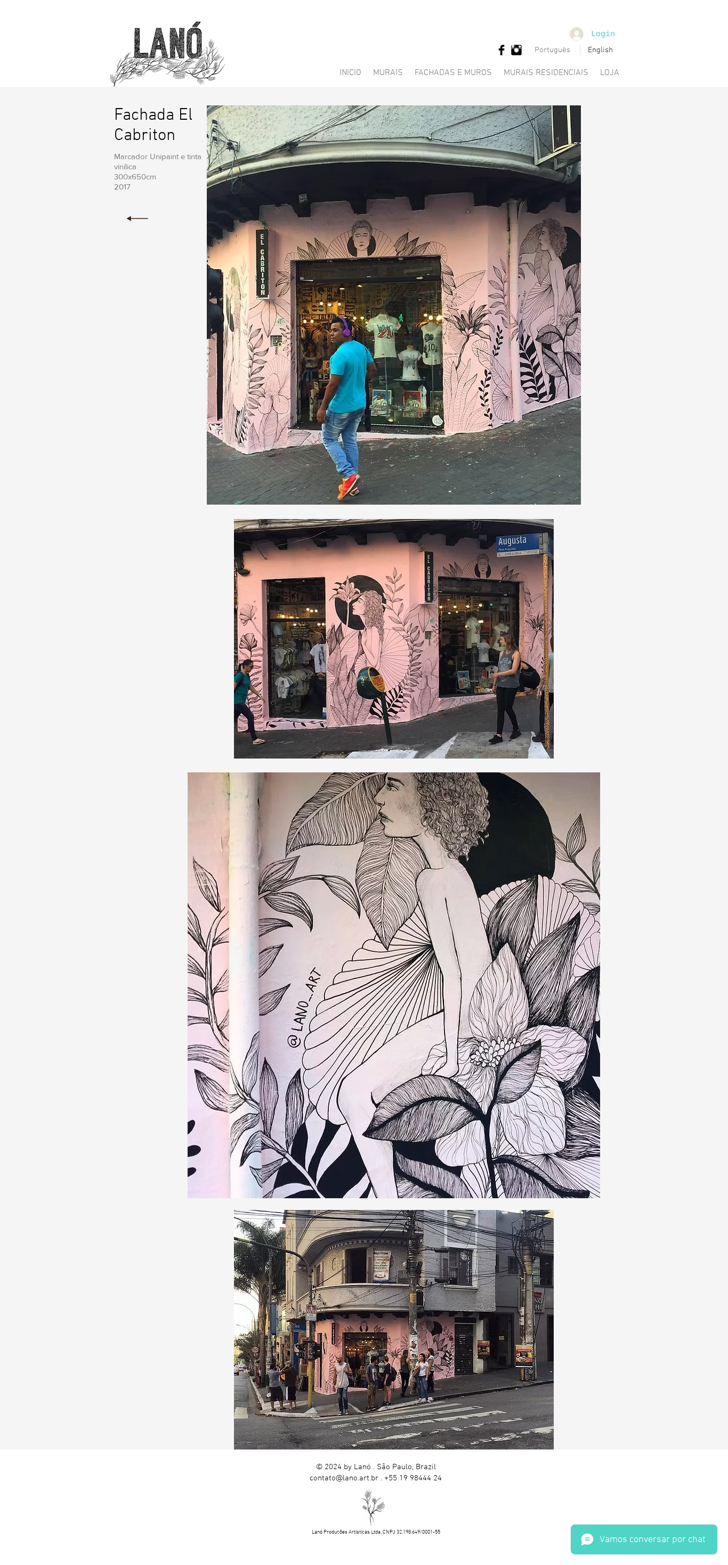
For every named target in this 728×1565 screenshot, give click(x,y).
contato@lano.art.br (344, 1478)
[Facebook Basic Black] (501, 50)
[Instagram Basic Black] (516, 50)
